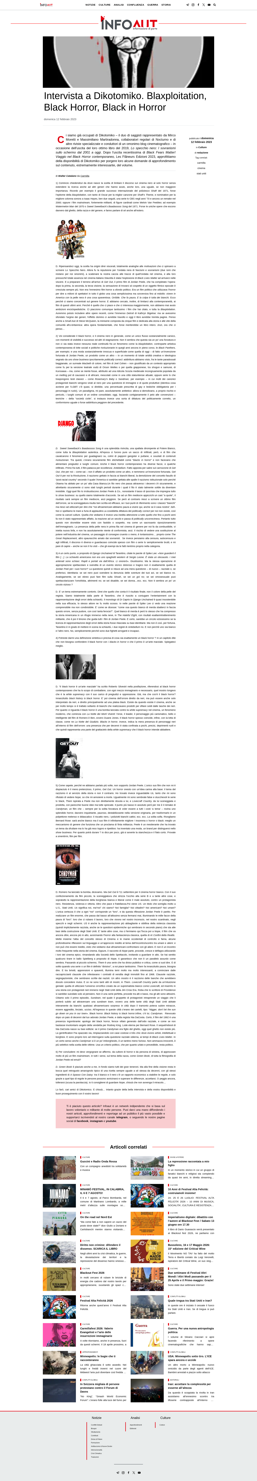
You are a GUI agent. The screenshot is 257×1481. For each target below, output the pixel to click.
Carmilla (84, 176)
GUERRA (152, 4)
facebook (82, 1121)
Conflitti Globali (178, 1296)
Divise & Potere (177, 1157)
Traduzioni (95, 1457)
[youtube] (209, 5)
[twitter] (203, 5)
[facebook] (198, 5)
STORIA (166, 4)
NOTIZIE (90, 4)
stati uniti (201, 173)
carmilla (201, 163)
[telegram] (187, 5)
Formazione (95, 1443)
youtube (111, 1121)
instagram (96, 1121)
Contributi (94, 1436)
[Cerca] (214, 5)
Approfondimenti (90, 1352)
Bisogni (94, 1428)
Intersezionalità (96, 1450)
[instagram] (193, 5)
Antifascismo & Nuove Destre (101, 1446)
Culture (202, 147)
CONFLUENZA (135, 4)
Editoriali (174, 1380)
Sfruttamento (95, 1432)
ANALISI (119, 4)
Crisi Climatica (96, 1453)
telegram (122, 1117)
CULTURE (104, 4)
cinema (201, 168)
